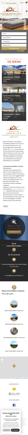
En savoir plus (14, 232)
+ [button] (2, 358)
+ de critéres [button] (21, 51)
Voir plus (5, 206)
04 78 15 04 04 (14, 255)
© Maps (17, 378)
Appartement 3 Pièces (11, 96)
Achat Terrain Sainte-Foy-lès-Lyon (14, 351)
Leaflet (12, 378)
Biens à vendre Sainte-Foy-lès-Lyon (14, 310)
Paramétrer (6, 430)
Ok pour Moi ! (15, 430)
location (12, 149)
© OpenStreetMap (24, 378)
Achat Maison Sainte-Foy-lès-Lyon (14, 324)
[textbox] (14, 37)
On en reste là (14, 412)
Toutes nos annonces (21, 421)
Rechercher (14, 48)
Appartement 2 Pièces (11, 78)
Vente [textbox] (4, 33)
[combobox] (14, 33)
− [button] (2, 361)
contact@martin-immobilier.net (14, 275)
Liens (23, 420)
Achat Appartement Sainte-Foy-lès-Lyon (14, 337)
